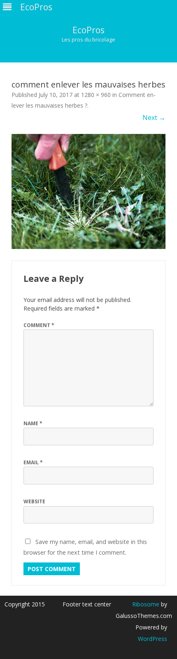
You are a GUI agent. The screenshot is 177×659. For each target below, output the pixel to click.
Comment (38, 325)
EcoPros (88, 30)
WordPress (152, 639)
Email (33, 462)
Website (34, 501)
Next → (153, 117)
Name (32, 423)
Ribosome (145, 604)
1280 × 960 (96, 95)
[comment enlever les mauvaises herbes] (88, 191)
